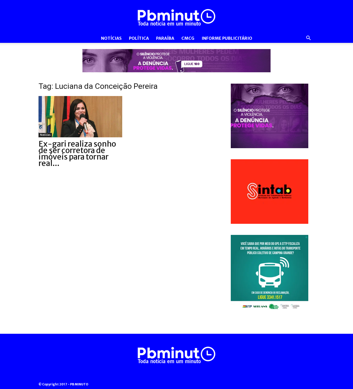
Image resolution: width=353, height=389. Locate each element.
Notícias (111, 38)
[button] (308, 38)
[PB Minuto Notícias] (176, 17)
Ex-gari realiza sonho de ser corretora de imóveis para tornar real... (77, 153)
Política (139, 38)
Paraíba (165, 38)
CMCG (187, 38)
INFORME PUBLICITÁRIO (227, 38)
